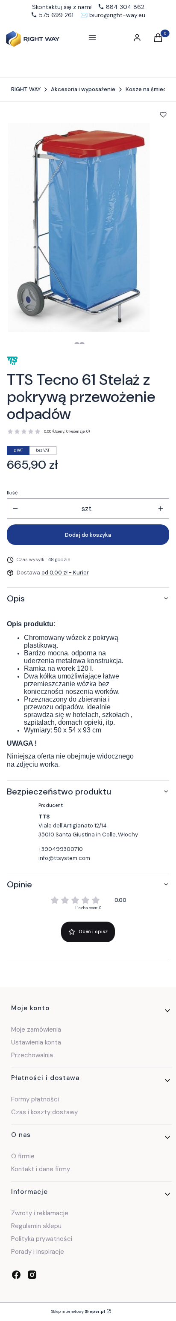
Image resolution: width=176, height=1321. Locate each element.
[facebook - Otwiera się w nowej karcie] (16, 1275)
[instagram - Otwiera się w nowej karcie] (32, 1275)
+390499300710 (60, 849)
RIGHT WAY (26, 89)
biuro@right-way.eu (117, 15)
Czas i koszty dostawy (44, 1112)
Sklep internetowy (78, 1311)
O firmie (23, 1156)
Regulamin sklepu (36, 1226)
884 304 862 (125, 7)
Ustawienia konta (36, 1042)
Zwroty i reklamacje (39, 1213)
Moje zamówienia (36, 1029)
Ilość (12, 493)
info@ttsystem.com (64, 858)
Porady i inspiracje (37, 1251)
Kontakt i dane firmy (40, 1169)
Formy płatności (35, 1099)
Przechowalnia (32, 1055)
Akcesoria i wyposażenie (83, 89)
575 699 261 (56, 15)
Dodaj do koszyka (88, 535)
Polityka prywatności (41, 1239)
